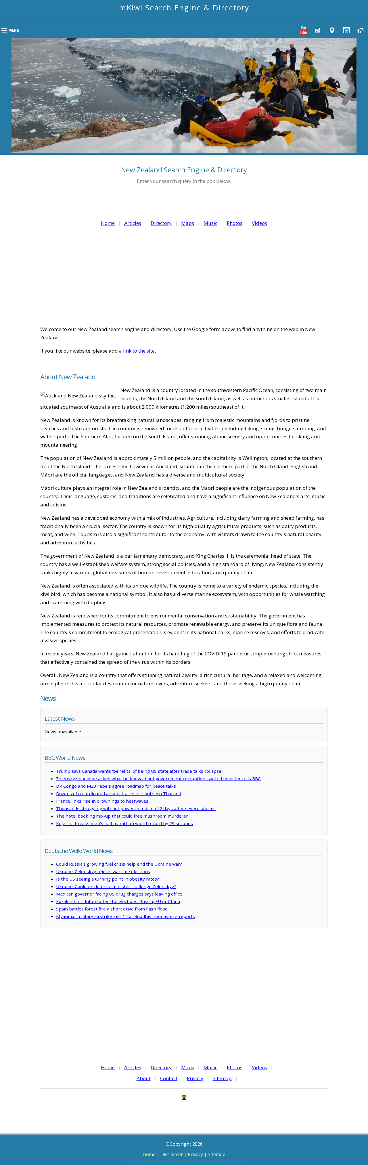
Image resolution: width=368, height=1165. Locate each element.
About (144, 1078)
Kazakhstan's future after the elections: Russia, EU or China (118, 901)
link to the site (139, 350)
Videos (259, 223)
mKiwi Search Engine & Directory (184, 7)
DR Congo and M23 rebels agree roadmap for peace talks (116, 786)
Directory (161, 223)
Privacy (195, 1078)
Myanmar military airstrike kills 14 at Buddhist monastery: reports (125, 916)
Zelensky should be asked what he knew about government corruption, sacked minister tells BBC (158, 778)
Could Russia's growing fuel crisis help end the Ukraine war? (119, 864)
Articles (132, 223)
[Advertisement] (184, 279)
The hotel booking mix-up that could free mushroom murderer (122, 816)
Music (210, 223)
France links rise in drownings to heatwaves (102, 801)
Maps (187, 223)
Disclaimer (171, 1154)
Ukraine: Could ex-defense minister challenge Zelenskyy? (116, 886)
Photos (234, 223)
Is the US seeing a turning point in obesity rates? (107, 879)
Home (108, 223)
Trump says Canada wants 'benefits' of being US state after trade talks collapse (138, 771)
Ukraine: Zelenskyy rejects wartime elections (103, 871)
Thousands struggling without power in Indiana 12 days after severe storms (136, 808)
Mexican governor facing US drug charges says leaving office (119, 894)
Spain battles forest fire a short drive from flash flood (112, 909)
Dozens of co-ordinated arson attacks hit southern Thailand (118, 793)
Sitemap (222, 1078)
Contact (168, 1078)
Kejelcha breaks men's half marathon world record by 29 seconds (124, 823)
